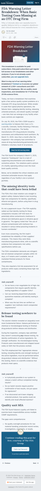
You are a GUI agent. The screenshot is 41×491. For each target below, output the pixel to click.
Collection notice (29, 477)
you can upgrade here (19, 77)
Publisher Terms (30, 475)
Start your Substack (15, 482)
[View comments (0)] (10, 37)
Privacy (15, 477)
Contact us (17, 84)
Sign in (37, 3)
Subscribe (30, 3)
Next (34, 463)
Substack (11, 487)
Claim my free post (20, 449)
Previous (7, 463)
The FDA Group (10, 31)
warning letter (7, 124)
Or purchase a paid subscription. (20, 454)
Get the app (30, 482)
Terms (21, 477)
